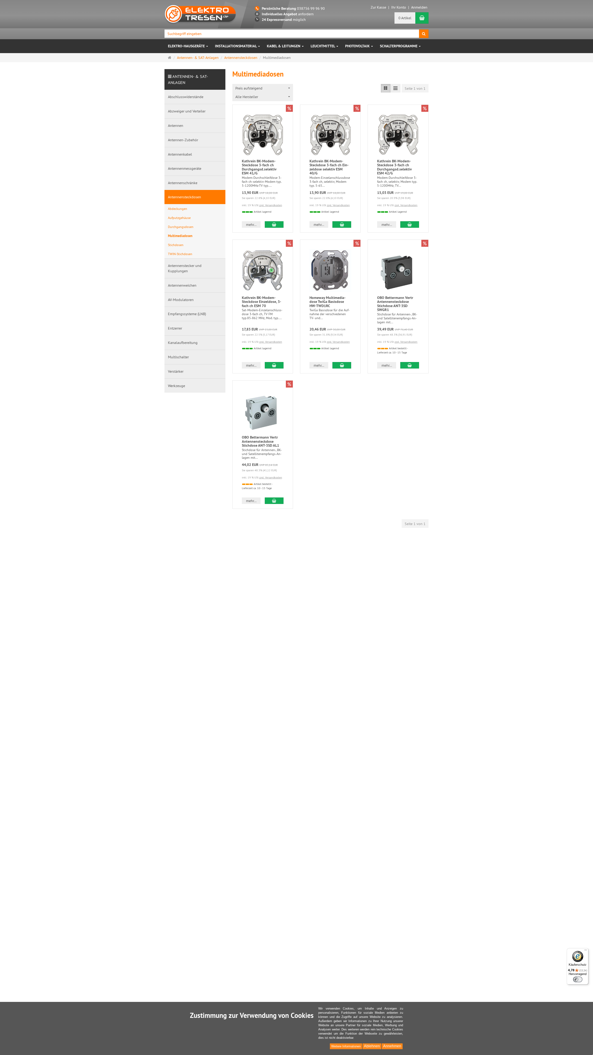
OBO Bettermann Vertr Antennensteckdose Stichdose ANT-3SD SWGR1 (395, 303)
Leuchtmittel (323, 46)
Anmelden (419, 7)
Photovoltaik (358, 46)
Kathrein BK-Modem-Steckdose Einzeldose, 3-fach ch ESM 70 (261, 301)
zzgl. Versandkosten (270, 205)
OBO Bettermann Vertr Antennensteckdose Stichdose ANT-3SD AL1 (260, 441)
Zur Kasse (378, 7)
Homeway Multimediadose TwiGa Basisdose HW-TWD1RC (327, 301)
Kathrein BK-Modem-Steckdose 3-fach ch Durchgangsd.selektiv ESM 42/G (394, 167)
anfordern (288, 14)
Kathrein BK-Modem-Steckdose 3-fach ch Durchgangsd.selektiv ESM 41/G (259, 167)
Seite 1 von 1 (415, 88)
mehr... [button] (251, 224)
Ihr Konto (398, 7)
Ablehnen (372, 1046)
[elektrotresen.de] (200, 13)
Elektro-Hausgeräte (187, 46)
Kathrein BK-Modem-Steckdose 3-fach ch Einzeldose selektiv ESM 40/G (329, 167)
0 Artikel (404, 18)
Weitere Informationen (346, 1046)
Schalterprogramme (399, 46)
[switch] (577, 979)
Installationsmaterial (236, 46)
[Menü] (585, 951)
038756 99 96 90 (293, 8)
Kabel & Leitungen (284, 46)
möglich (284, 19)
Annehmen (392, 1046)
